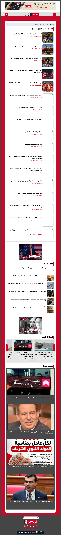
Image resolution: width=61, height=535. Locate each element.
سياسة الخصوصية (30, 529)
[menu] (54, 14)
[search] (6, 14)
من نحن (37, 529)
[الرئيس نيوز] (30, 522)
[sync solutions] (39, 532)
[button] (34, 360)
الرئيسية (52, 24)
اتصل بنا (23, 529)
